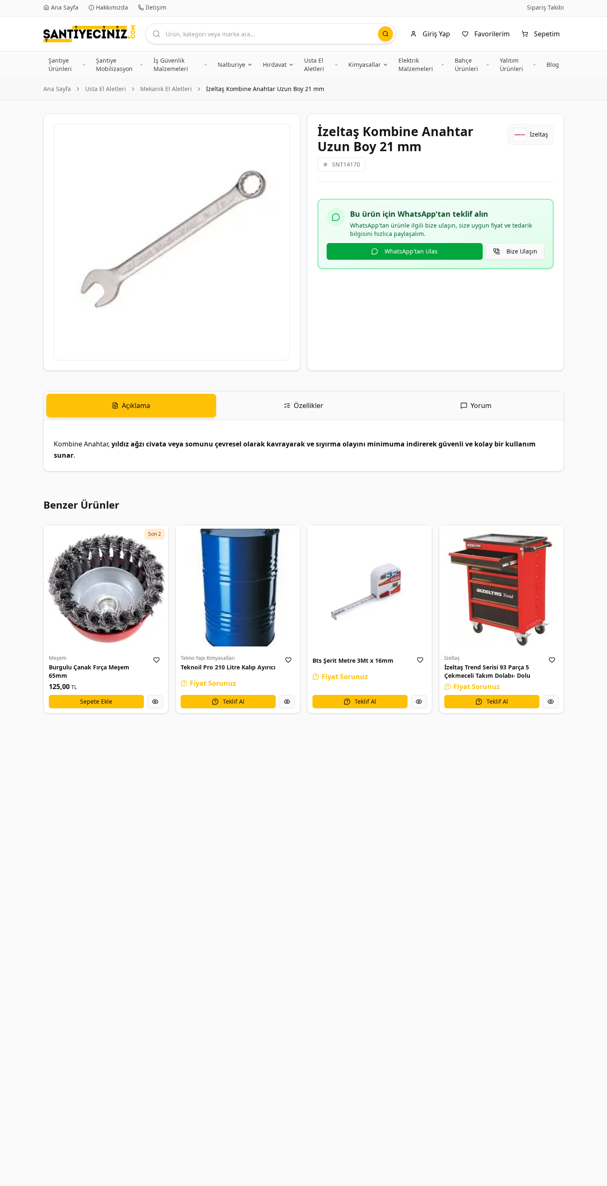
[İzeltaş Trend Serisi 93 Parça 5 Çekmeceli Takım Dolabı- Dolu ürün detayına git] (501, 587)
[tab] (131, 405)
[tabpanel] (304, 445)
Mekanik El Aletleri (166, 89)
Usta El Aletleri (105, 89)
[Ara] (385, 33)
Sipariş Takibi (545, 7)
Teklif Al (233, 701)
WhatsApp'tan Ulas (411, 251)
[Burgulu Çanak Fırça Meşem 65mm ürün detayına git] (106, 587)
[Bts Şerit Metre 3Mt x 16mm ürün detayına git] (369, 587)
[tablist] (304, 405)
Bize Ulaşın (521, 251)
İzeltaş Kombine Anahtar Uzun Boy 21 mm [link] (265, 89)
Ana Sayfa (57, 89)
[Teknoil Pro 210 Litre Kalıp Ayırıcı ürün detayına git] (238, 587)
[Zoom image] (278, 135)
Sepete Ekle (96, 701)
